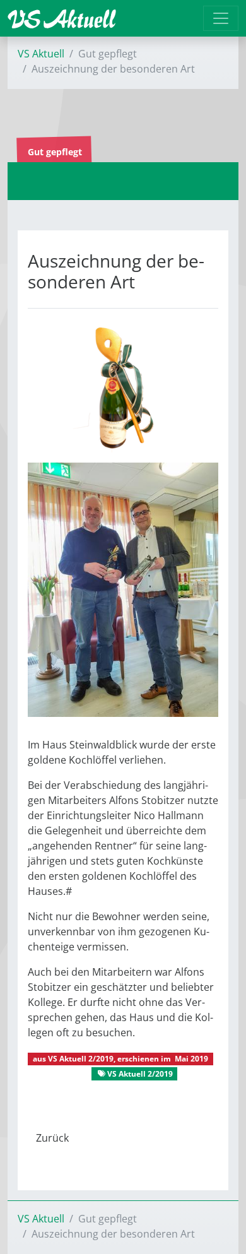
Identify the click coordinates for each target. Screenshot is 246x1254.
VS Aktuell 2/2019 (81, 1058)
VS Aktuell (41, 54)
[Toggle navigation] (220, 18)
